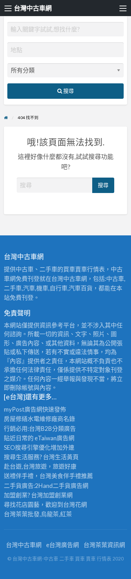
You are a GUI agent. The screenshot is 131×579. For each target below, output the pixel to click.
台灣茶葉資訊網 (104, 545)
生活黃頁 (67, 457)
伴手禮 (72, 476)
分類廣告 (64, 428)
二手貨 (62, 485)
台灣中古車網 (33, 8)
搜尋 (68, 91)
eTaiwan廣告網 (54, 438)
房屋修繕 (16, 418)
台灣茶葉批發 (21, 514)
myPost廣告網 (23, 409)
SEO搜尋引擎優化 (27, 447)
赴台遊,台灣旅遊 (25, 466)
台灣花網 (75, 504)
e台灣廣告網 (62, 545)
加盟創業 (55, 495)
